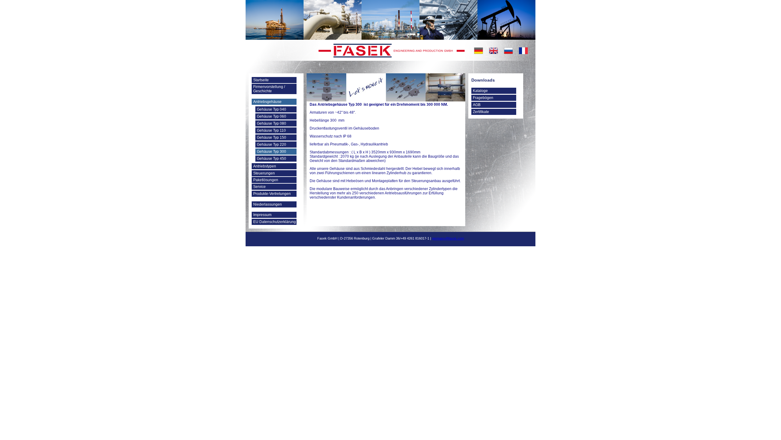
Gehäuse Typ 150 (271, 137)
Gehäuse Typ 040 (271, 109)
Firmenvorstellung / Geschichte (269, 89)
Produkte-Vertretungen (272, 194)
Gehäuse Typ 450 (271, 158)
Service (259, 187)
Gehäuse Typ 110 (271, 130)
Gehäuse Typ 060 (271, 116)
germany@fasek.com (448, 238)
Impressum (262, 215)
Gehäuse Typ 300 (271, 151)
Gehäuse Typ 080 (271, 123)
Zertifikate (481, 112)
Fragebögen (483, 98)
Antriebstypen (264, 166)
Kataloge (480, 91)
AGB (476, 105)
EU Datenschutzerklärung (274, 222)
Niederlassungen (267, 204)
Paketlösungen (265, 180)
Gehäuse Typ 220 (271, 144)
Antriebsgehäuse (267, 102)
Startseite (261, 80)
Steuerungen (264, 173)
